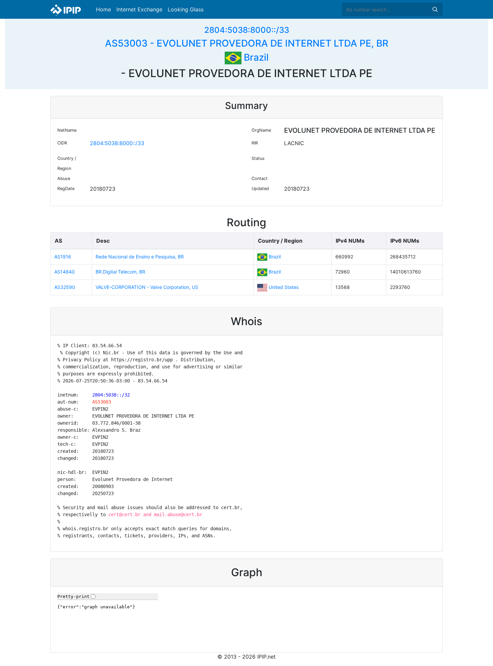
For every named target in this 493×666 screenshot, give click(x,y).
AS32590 (64, 287)
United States (283, 287)
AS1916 (62, 256)
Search (435, 9)
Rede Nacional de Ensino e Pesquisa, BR (140, 256)
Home (103, 9)
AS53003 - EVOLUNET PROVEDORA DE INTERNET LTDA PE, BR (246, 43)
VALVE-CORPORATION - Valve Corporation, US (147, 287)
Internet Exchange (139, 9)
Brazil (255, 57)
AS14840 (64, 272)
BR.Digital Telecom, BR (120, 272)
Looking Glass (186, 9)
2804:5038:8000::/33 (246, 30)
